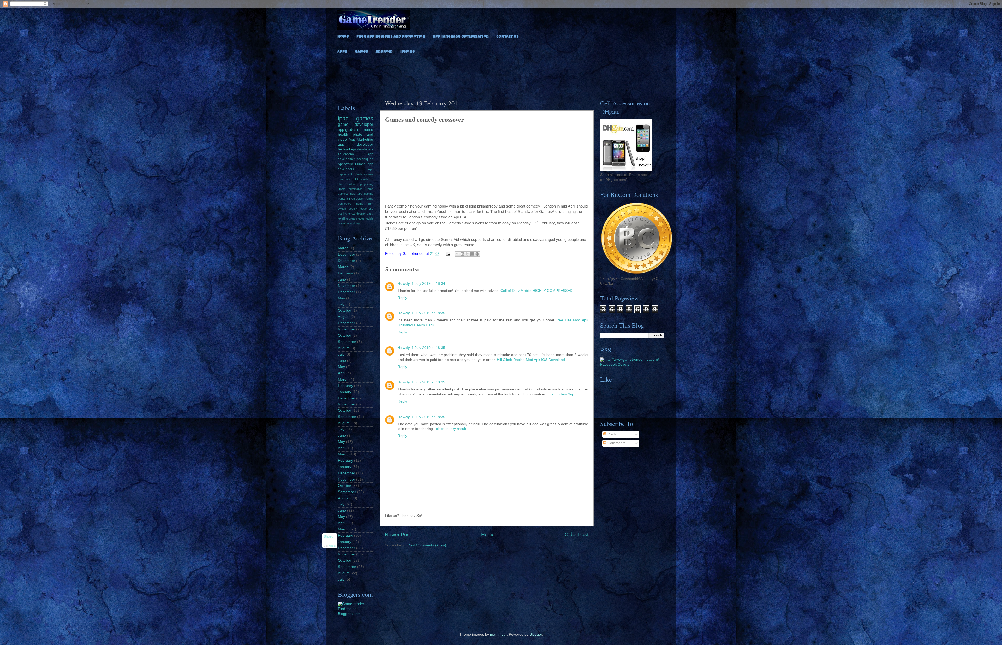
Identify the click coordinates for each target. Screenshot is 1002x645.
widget (332, 546)
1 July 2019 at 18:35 (428, 313)
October (344, 310)
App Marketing (361, 139)
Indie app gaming (361, 193)
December (346, 254)
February (345, 273)
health (343, 135)
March (343, 248)
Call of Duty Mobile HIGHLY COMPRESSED (536, 291)
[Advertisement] (501, 75)
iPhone (407, 52)
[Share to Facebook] (472, 254)
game (343, 124)
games (364, 118)
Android (384, 52)
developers (365, 149)
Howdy (404, 284)
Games (361, 52)
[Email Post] (448, 254)
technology (347, 149)
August (343, 317)
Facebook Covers (614, 364)
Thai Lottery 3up (560, 394)
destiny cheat (346, 213)
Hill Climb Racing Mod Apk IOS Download (531, 360)
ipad (343, 118)
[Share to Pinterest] (477, 254)
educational (346, 154)
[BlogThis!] (462, 254)
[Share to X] (467, 254)
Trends (368, 198)
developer (364, 124)
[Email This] (457, 254)
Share (328, 537)
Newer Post (398, 534)
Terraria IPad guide (350, 198)
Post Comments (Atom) (427, 545)
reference (365, 130)
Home (343, 37)
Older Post (576, 534)
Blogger (535, 634)
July (341, 304)
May (341, 298)
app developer (355, 144)
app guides (347, 130)
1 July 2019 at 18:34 (428, 284)
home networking (349, 223)
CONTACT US (507, 37)
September (347, 342)
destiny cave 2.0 (361, 208)
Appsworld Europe (352, 164)
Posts (611, 434)
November (346, 286)
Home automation (350, 189)
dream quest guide (361, 218)
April (341, 373)
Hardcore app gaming (359, 184)
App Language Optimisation (461, 37)
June (342, 279)
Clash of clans (364, 174)
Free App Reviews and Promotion (390, 37)
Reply (402, 298)
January (344, 392)
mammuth (498, 634)
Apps (342, 52)
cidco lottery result (451, 429)
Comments (615, 443)
